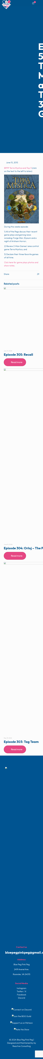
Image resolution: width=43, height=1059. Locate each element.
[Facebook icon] (17, 1051)
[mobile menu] (40, 3)
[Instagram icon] (24, 1051)
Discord (21, 998)
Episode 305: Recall (18, 355)
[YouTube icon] (22, 1051)
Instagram (21, 988)
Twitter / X (21, 991)
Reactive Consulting (21, 1046)
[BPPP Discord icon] (26, 1051)
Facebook (21, 994)
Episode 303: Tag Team (21, 742)
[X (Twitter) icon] (19, 1051)
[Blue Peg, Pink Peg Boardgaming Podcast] (6, 3)
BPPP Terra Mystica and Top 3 (17, 168)
